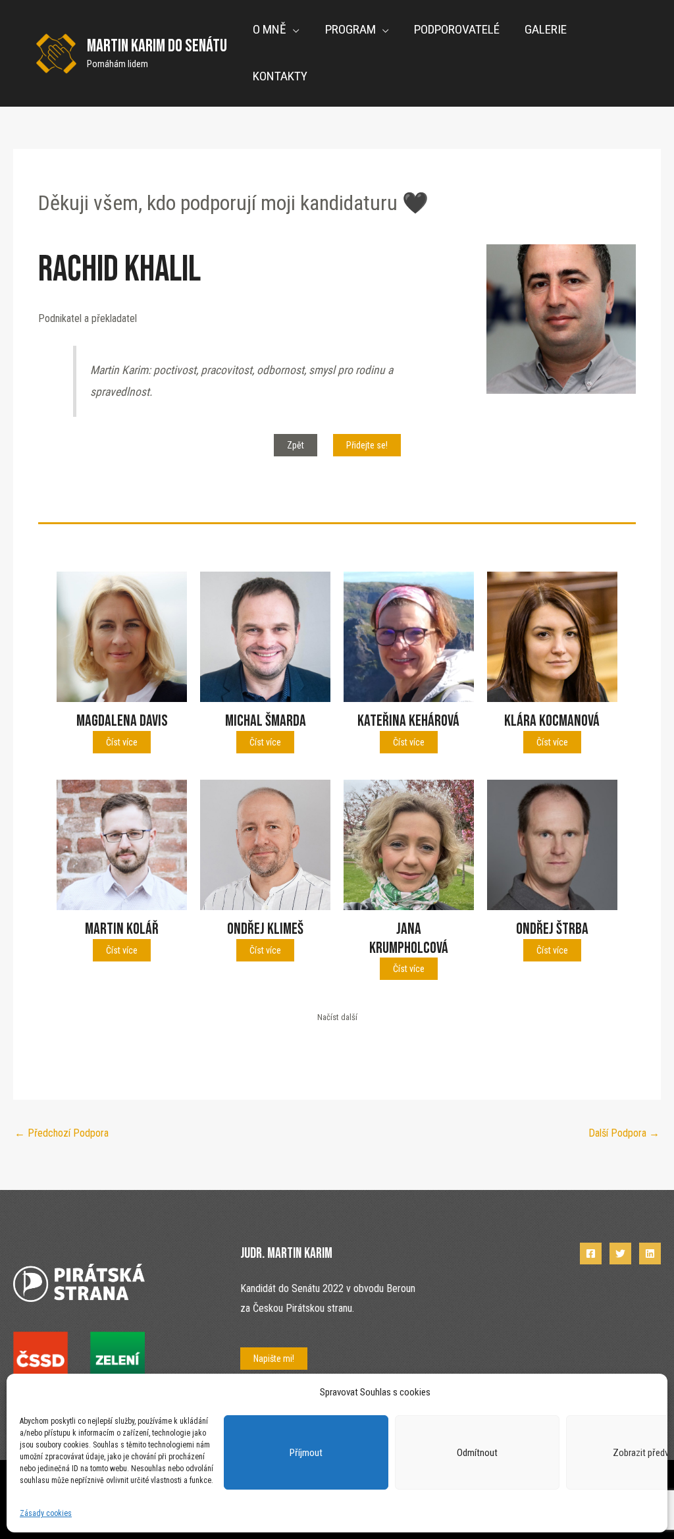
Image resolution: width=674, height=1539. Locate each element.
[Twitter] (620, 1253)
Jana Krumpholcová (408, 938)
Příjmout (306, 1453)
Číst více (122, 742)
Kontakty (280, 76)
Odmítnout (477, 1453)
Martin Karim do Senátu (157, 46)
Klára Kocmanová (552, 720)
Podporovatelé (457, 29)
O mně (269, 29)
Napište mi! (273, 1358)
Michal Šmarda (265, 720)
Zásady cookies (46, 1513)
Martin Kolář (122, 928)
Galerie (546, 29)
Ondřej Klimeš (265, 928)
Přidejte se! (367, 445)
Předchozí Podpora (61, 1133)
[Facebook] (591, 1253)
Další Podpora (624, 1133)
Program (350, 29)
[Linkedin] (650, 1253)
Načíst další (337, 1017)
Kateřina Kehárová (408, 720)
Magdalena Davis (122, 720)
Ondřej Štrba (552, 928)
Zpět (295, 445)
